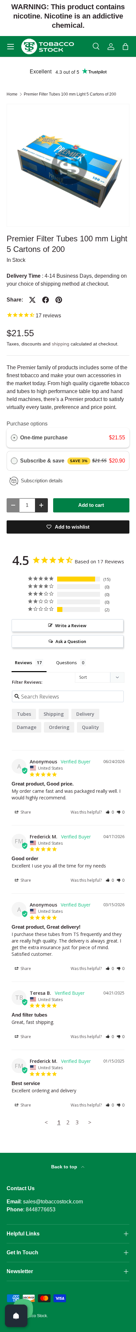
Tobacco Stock (34, 1315)
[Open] (16, 1316)
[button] (125, 46)
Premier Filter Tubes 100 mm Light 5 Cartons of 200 (70, 94)
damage (26, 727)
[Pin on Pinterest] (58, 299)
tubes (24, 714)
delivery (85, 714)
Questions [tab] (66, 663)
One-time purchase (44, 437)
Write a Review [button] (70, 625)
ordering (59, 727)
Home (12, 94)
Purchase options (27, 423)
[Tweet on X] (32, 299)
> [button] (89, 1122)
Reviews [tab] (23, 663)
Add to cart (91, 505)
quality (90, 727)
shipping (60, 343)
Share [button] (25, 812)
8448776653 (40, 1209)
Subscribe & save (54, 461)
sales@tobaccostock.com (53, 1201)
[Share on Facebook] (45, 299)
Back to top (65, 1166)
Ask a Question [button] (70, 641)
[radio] (14, 437)
